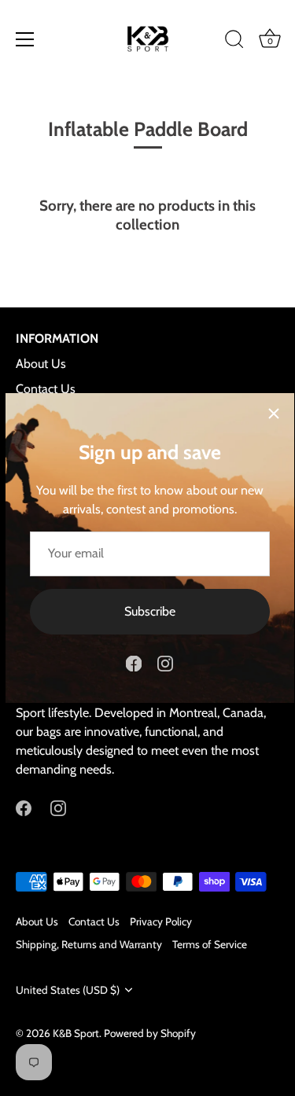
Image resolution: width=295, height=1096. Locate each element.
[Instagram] (165, 662)
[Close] (273, 413)
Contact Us (46, 388)
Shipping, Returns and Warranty (89, 944)
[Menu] (25, 39)
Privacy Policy (161, 921)
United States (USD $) (68, 990)
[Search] (234, 41)
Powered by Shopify (150, 1033)
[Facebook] (134, 662)
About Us (41, 363)
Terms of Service (209, 944)
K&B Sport (76, 1033)
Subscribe (149, 611)
